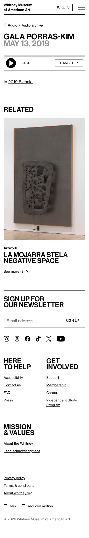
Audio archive (32, 25)
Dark (12, 506)
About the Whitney (18, 443)
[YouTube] (60, 338)
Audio (12, 25)
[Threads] (17, 338)
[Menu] (81, 7)
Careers (52, 392)
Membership (56, 385)
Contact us (12, 385)
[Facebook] (27, 338)
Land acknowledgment (22, 451)
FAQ (7, 392)
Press (8, 400)
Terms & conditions (19, 485)
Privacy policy (14, 478)
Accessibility (13, 377)
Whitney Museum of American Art (18, 7)
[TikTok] (38, 338)
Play (11, 63)
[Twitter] (48, 338)
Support (52, 377)
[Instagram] (6, 338)
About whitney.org (18, 493)
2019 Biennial (20, 81)
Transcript (69, 63)
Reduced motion (40, 506)
